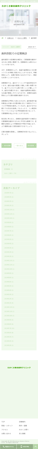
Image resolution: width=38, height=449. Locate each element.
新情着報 (9, 169)
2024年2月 (8, 299)
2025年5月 (8, 239)
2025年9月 (8, 222)
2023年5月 (8, 337)
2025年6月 (8, 235)
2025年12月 (9, 210)
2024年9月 (8, 273)
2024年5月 (8, 286)
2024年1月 (8, 303)
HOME (2, 38)
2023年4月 (8, 341)
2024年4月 (8, 290)
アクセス (4, 429)
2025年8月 (8, 227)
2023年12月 (9, 307)
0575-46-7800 (20, 382)
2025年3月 (8, 248)
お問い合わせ (6, 433)
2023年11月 (9, 311)
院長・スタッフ (7, 425)
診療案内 (22, 421)
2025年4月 (8, 243)
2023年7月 (9, 328)
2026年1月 (8, 205)
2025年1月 (8, 256)
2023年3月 (8, 345)
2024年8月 (8, 277)
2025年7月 (8, 231)
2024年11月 (9, 265)
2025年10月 (9, 218)
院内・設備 (23, 425)
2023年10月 (9, 316)
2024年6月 (8, 282)
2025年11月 (9, 214)
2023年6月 (8, 333)
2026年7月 (8, 193)
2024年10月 (9, 269)
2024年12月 (9, 260)
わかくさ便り (10, 173)
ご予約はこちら (19, 403)
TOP (3, 421)
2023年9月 (8, 320)
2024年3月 (8, 294)
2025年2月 (8, 252)
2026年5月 (8, 197)
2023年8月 (8, 324)
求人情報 (22, 433)
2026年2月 (8, 201)
